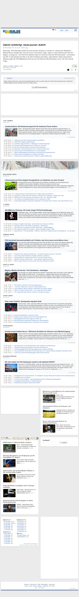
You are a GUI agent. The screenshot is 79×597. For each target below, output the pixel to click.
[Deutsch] (53, 30)
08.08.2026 (20, 523)
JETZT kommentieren (40, 87)
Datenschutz (33, 584)
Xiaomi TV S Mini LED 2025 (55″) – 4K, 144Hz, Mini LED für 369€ (32, 290)
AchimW (9, 78)
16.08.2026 (7, 533)
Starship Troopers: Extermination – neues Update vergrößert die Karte (33, 259)
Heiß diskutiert (21, 536)
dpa (27, 47)
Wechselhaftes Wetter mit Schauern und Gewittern (57, 407)
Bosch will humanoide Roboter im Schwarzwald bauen (55, 422)
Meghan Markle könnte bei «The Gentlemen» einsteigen (26, 270)
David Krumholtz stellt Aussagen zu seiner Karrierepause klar (18, 501)
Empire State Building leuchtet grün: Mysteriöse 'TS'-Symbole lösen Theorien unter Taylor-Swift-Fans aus (43, 201)
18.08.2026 (7, 528)
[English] (55, 30)
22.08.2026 (7, 521)
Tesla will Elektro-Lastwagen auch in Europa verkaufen (18, 486)
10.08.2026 (7, 543)
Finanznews (8, 326)
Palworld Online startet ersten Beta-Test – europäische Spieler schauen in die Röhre (37, 254)
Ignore (31, 545)
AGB (39, 584)
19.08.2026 (7, 526)
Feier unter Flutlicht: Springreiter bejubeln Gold (23, 301)
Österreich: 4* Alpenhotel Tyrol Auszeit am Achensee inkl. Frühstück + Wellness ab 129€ (39, 195)
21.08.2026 (7, 523)
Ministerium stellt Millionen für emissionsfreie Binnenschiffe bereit (59, 392)
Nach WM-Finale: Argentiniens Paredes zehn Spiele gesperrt (31, 320)
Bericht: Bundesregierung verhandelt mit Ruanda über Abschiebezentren (34, 152)
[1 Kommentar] (7, 69)
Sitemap (26, 584)
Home (26, 586)
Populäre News (21, 535)
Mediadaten (44, 584)
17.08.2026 (7, 529)
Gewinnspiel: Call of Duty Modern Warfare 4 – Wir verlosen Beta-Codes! (19, 471)
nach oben (73, 588)
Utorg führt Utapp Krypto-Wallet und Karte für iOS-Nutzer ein (31, 347)
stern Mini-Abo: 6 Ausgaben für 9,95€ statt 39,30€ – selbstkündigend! (33, 227)
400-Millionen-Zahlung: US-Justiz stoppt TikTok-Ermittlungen (28, 210)
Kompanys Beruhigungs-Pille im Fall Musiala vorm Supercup (31, 322)
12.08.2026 (7, 540)
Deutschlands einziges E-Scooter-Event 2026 (27, 382)
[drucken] (75, 66)
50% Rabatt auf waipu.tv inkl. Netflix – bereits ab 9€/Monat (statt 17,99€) (34, 229)
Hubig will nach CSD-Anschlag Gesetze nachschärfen (29, 140)
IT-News (6, 204)
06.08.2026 (20, 526)
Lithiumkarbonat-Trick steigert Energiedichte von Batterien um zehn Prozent (34, 180)
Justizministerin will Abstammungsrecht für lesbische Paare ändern (31, 126)
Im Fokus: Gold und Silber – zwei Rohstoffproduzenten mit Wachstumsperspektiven (37, 379)
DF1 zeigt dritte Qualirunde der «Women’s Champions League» (32, 292)
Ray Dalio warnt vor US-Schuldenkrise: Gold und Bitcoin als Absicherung (34, 345)
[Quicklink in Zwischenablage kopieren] (73, 66)
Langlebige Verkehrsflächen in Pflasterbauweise (27, 381)
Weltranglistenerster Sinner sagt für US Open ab (27, 318)
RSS (53, 586)
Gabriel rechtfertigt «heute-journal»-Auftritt (24, 44)
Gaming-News (8, 234)
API (50, 586)
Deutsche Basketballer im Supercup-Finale (26, 315)
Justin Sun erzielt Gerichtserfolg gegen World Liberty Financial (31, 352)
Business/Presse (10, 356)
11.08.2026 (7, 541)
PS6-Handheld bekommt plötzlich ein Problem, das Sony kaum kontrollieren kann (36, 240)
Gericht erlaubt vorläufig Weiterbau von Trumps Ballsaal (29, 150)
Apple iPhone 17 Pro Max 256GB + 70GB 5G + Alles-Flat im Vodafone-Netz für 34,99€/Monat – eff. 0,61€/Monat (45, 231)
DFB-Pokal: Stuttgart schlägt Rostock (24, 142)
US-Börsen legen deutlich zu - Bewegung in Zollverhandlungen (32, 143)
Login (61, 30)
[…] (67, 133)
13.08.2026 (7, 538)
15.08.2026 (7, 535)
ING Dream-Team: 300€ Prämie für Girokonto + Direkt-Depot (31, 225)
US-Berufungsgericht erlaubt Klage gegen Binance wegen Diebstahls (33, 349)
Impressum (52, 584)
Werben (40, 586)
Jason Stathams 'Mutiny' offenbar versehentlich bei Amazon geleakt (33, 288)
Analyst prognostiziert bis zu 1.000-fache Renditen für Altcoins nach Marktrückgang (37, 331)
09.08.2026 (20, 521)
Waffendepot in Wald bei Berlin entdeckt (17, 442)
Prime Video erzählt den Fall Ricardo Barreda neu (28, 285)
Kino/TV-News (8, 264)
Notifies (36, 545)
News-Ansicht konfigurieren (31, 543)
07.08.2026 (20, 525)
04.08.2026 (20, 529)
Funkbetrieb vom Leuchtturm (22, 377)
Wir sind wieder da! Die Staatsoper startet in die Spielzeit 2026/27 (30, 362)
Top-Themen (8, 121)
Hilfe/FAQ (45, 586)
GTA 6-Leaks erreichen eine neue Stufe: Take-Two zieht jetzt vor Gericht (34, 261)
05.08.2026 (20, 528)
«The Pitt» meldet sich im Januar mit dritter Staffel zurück (30, 287)
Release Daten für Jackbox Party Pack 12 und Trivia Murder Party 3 (33, 257)
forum (75, 90)
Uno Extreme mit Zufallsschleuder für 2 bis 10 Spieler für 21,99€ (32, 199)
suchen (64, 442)
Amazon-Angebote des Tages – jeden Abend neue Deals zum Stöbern (34, 224)
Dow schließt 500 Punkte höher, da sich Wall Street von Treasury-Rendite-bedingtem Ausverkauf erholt (43, 351)
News (35, 586)
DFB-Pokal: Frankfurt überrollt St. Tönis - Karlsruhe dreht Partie (31, 149)
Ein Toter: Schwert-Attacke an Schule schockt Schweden (30, 147)
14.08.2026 (7, 536)
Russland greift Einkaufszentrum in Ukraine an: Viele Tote (30, 145)
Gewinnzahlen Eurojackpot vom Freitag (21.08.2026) (29, 154)
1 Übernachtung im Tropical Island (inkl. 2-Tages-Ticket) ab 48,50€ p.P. (33, 194)
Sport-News (8, 295)
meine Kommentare (24, 545)
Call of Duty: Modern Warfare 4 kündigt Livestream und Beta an (32, 255)
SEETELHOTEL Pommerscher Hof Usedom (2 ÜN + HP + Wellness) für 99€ (35, 197)
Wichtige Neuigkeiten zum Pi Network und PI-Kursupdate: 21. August (19, 456)
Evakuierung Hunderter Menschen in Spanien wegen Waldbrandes (33, 156)
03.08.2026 (20, 531)
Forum (31, 586)
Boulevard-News (10, 174)
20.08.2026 (7, 525)
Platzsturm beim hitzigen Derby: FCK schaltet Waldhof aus (30, 317)
